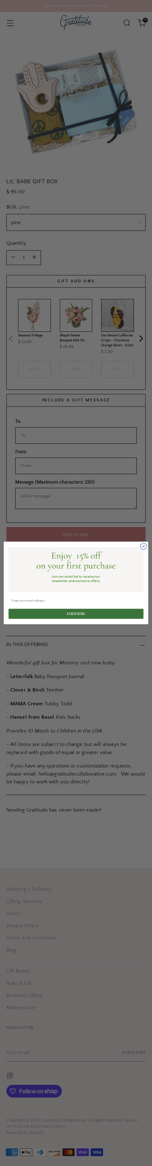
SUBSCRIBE (76, 613)
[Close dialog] (143, 546)
